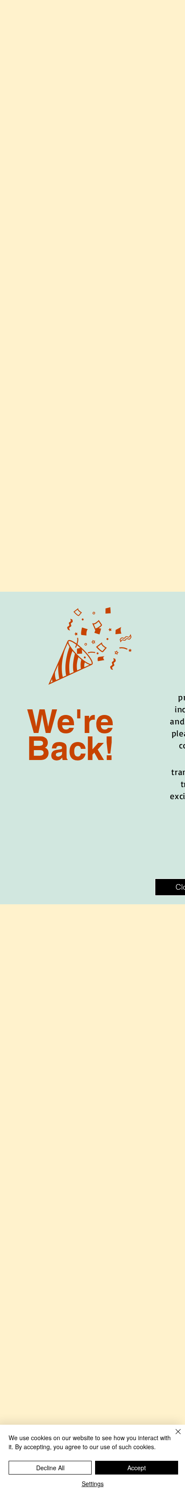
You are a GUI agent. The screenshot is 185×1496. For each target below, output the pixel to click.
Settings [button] (93, 1483)
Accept (136, 1467)
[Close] (173, 1436)
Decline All (50, 1467)
